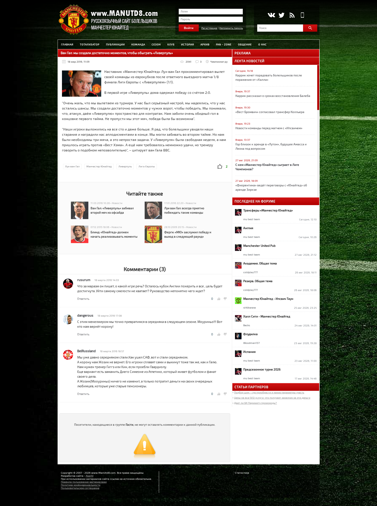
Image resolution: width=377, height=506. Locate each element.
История (187, 44)
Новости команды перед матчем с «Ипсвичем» (268, 128)
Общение (245, 44)
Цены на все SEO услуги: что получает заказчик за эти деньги (272, 397)
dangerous (85, 315)
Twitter (281, 15)
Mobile (302, 15)
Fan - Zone (223, 44)
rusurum (83, 280)
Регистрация (209, 27)
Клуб (171, 44)
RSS (292, 15)
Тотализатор (89, 44)
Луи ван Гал (72, 166)
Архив (204, 44)
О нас (262, 44)
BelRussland (86, 351)
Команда (138, 44)
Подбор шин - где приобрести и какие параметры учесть (269, 392)
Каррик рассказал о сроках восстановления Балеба (272, 96)
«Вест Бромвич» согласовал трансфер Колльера (269, 112)
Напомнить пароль (231, 27)
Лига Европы (147, 166)
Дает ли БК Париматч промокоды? (255, 402)
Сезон (156, 44)
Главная (67, 44)
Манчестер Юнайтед (99, 166)
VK (271, 15)
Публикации (115, 44)
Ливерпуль (125, 166)
